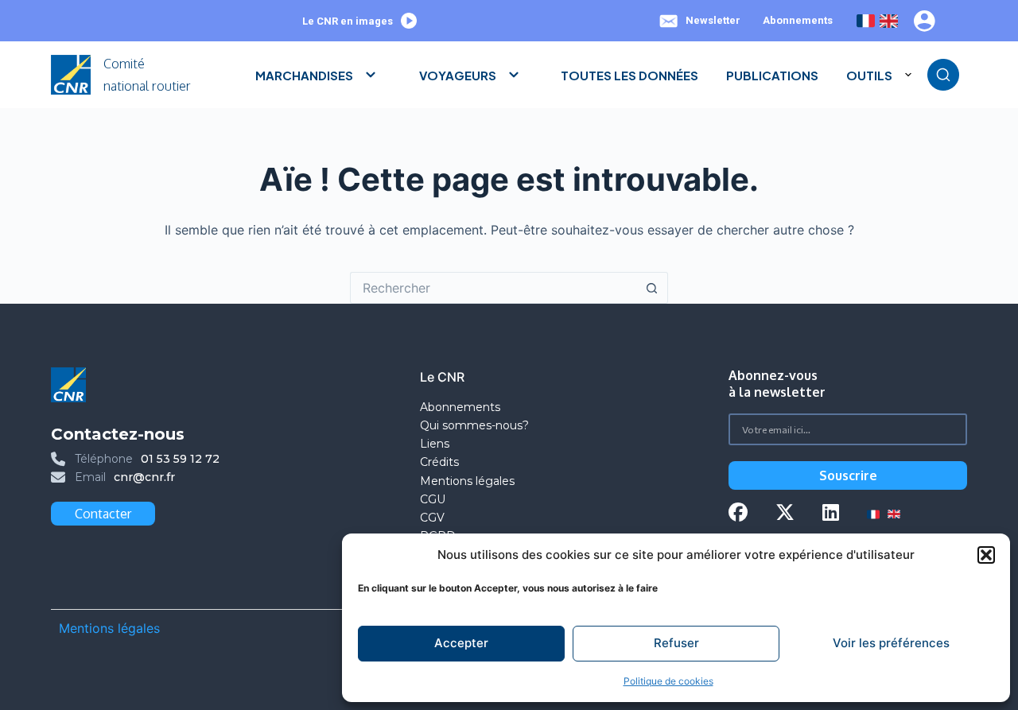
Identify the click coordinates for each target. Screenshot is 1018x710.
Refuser (676, 642)
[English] (889, 21)
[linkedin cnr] (830, 514)
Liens (434, 443)
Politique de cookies (668, 681)
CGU (432, 499)
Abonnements (798, 20)
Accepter (461, 642)
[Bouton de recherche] (652, 288)
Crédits (439, 462)
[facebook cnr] (738, 514)
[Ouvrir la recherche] (943, 75)
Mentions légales (469, 481)
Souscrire (848, 475)
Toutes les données (629, 75)
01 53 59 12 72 (180, 459)
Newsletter (713, 20)
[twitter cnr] (785, 514)
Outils (869, 75)
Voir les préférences (891, 642)
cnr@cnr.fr (144, 477)
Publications (772, 75)
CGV (432, 517)
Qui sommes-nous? (474, 425)
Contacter (103, 514)
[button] (986, 555)
